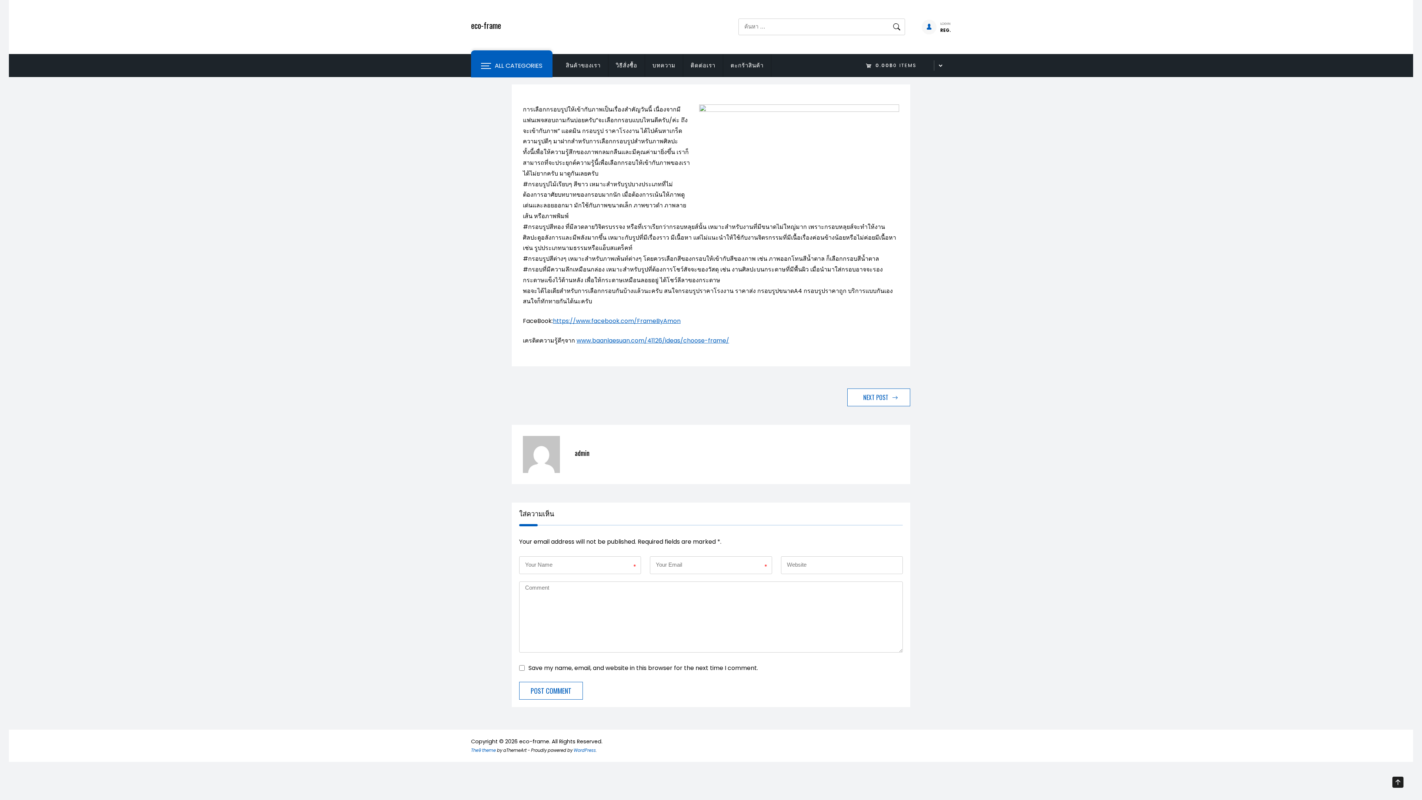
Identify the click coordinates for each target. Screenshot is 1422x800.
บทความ (663, 65)
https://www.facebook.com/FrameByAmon (617, 321)
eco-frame (486, 25)
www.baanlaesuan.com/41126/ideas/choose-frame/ (653, 340)
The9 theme (483, 750)
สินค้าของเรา (583, 65)
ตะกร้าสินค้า (747, 65)
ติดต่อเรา (703, 65)
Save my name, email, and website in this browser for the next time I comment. (643, 667)
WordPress (585, 750)
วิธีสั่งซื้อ (626, 65)
